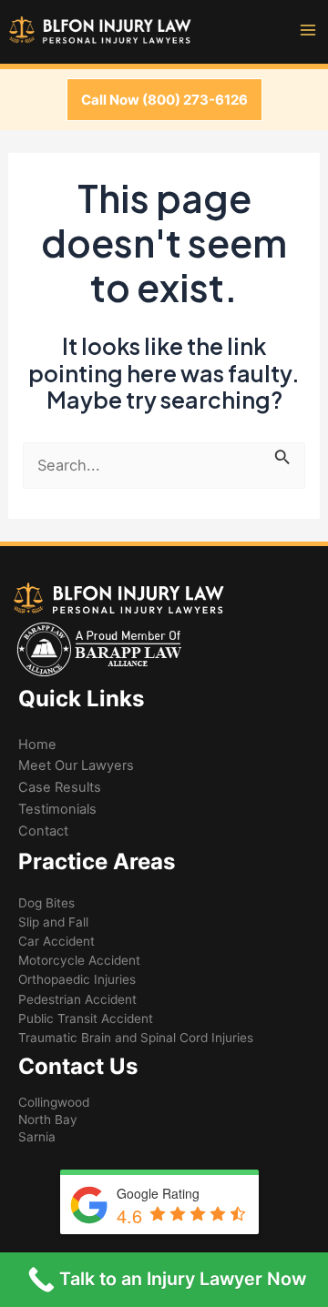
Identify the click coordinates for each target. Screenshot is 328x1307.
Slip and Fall (53, 922)
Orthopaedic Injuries (77, 979)
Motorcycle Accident (79, 960)
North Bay (47, 1119)
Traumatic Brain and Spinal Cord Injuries (135, 1037)
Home (37, 744)
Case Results (59, 787)
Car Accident (56, 941)
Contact (43, 831)
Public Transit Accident (85, 1018)
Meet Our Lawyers (76, 765)
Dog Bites (46, 903)
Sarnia (37, 1137)
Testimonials (57, 809)
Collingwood (53, 1102)
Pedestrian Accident (77, 999)
